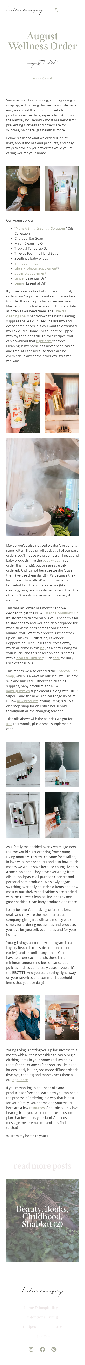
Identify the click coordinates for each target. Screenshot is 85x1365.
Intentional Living (42, 1317)
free (9, 724)
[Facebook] (42, 1349)
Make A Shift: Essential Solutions (41, 228)
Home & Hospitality (41, 1307)
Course (56, 1326)
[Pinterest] (54, 1349)
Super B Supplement (30, 273)
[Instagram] (31, 1349)
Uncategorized (42, 78)
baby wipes (51, 560)
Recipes (29, 1326)
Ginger (19, 278)
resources (37, 1107)
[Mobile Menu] (70, 10)
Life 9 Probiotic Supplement (35, 268)
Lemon (19, 283)
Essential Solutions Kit (61, 613)
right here (44, 341)
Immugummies (26, 263)
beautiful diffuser (29, 658)
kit (42, 648)
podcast (44, 1335)
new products (27, 701)
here (56, 658)
